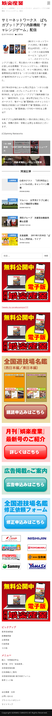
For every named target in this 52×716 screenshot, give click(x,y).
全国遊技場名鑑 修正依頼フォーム (16, 676)
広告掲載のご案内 (9, 672)
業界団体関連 (7, 631)
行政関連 (5, 644)
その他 (4, 648)
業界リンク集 (7, 680)
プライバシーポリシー (11, 700)
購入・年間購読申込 (10, 660)
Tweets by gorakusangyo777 (15, 307)
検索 (46, 255)
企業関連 (20, 34)
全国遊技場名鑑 (8, 668)
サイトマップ (7, 704)
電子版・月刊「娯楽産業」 (13, 664)
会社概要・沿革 (8, 692)
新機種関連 (6, 636)
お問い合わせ (7, 696)
